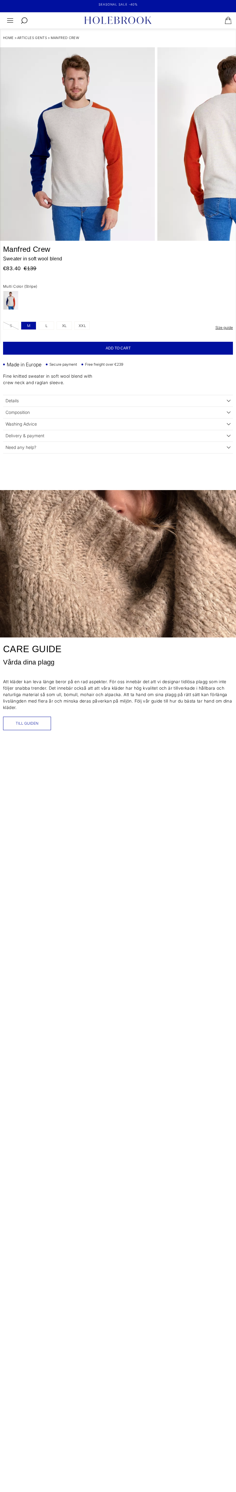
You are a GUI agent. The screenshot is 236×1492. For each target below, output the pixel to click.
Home (8, 38)
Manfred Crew (65, 38)
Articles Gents (32, 38)
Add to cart (118, 348)
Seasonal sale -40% (118, 4)
